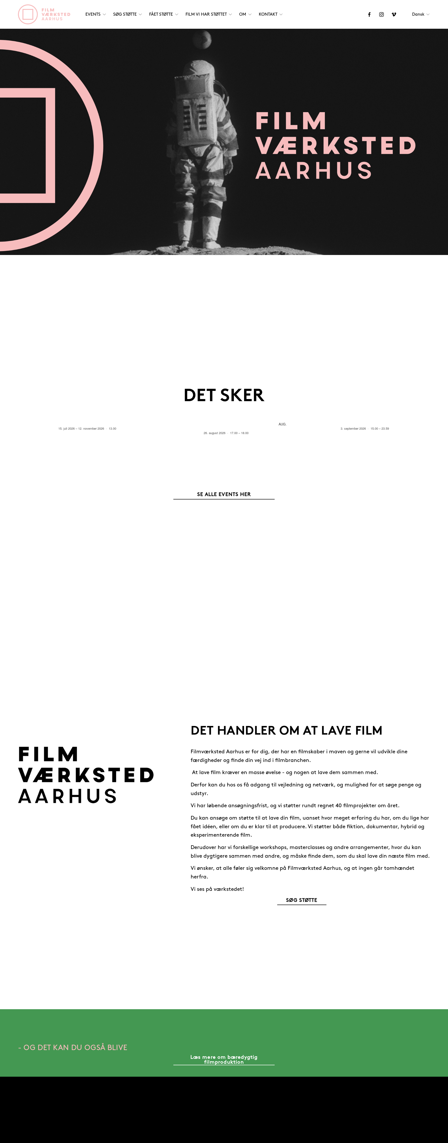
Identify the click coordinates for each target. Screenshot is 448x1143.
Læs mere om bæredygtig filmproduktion (224, 1060)
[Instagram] (381, 14)
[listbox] (421, 14)
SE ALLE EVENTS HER (224, 494)
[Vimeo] (394, 14)
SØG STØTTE (301, 900)
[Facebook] (369, 14)
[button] (422, 412)
